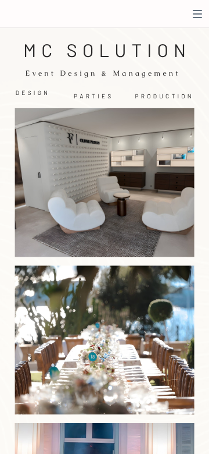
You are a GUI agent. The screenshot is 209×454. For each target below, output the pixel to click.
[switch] (197, 14)
